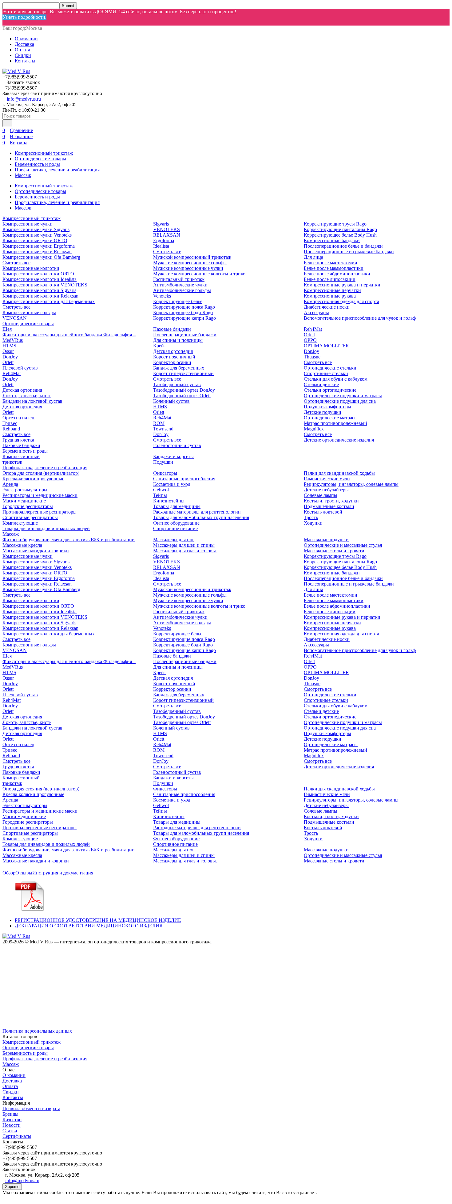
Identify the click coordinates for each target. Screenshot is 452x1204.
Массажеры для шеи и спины (184, 545)
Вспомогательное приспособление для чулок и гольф (360, 318)
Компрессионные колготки (30, 268)
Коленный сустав (171, 401)
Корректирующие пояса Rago (184, 307)
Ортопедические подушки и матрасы (343, 395)
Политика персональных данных (37, 1031)
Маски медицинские (24, 500)
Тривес (9, 423)
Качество (12, 1119)
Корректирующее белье (177, 301)
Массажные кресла (22, 545)
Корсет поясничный (174, 356)
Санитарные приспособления (184, 478)
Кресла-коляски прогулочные (33, 478)
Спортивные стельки (326, 373)
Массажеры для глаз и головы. (185, 550)
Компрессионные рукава (330, 295)
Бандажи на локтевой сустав (32, 401)
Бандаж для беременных (178, 367)
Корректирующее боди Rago (183, 312)
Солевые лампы (320, 495)
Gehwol (161, 489)
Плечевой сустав (20, 367)
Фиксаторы (165, 473)
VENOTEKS (166, 229)
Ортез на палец (18, 417)
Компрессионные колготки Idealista (39, 279)
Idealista (161, 246)
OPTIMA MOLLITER (326, 345)
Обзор (8, 872)
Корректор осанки (172, 362)
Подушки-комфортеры (327, 406)
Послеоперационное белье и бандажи (343, 246)
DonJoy (10, 356)
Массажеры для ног (173, 539)
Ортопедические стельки (330, 367)
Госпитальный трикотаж (178, 279)
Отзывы (23, 872)
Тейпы (160, 495)
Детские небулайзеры (326, 489)
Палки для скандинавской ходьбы (339, 473)
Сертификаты (16, 1136)
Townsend (163, 428)
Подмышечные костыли (329, 506)
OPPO (310, 340)
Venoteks (162, 295)
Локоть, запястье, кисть (26, 395)
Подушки (163, 462)
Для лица (313, 257)
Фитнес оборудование (176, 523)
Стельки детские (321, 384)
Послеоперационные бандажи (184, 334)
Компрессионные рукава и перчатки (342, 284)
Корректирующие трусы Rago (335, 223)
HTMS (9, 345)
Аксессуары (316, 312)
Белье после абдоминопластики (337, 273)
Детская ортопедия (22, 390)
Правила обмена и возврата (31, 1108)
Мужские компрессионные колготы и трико (199, 273)
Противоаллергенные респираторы (39, 511)
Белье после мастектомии (330, 262)
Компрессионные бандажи (332, 240)
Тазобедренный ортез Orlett (182, 395)
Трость (311, 517)
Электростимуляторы (24, 489)
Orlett (8, 362)
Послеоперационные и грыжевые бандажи (349, 251)
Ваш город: (22, 28)
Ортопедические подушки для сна (340, 401)
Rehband (11, 428)
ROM (159, 423)
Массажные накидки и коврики (35, 550)
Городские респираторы (27, 506)
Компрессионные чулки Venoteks (37, 235)
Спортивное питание (175, 528)
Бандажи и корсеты (173, 456)
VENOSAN (14, 318)
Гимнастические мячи (327, 478)
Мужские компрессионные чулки (188, 268)
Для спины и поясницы (178, 340)
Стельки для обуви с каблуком (335, 379)
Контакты (25, 60)
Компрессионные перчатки (332, 290)
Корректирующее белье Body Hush (340, 235)
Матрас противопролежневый (335, 423)
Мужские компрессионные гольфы (190, 262)
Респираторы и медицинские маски (39, 495)
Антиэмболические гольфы (182, 290)
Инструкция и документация (62, 872)
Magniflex (314, 428)
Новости (11, 1125)
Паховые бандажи (21, 445)
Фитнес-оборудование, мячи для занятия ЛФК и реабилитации (68, 539)
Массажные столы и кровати (334, 550)
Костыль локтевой (323, 511)
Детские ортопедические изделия (339, 439)
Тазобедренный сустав (177, 384)
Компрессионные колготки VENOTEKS (44, 284)
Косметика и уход (171, 484)
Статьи (9, 1130)
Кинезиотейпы (168, 500)
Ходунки (313, 523)
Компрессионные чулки (27, 223)
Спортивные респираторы (30, 517)
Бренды (10, 1114)
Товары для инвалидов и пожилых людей (46, 528)
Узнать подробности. (24, 17)
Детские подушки (322, 412)
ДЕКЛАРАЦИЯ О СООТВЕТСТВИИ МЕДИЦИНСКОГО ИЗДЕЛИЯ (89, 925)
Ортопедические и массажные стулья (343, 545)
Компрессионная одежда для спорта (341, 301)
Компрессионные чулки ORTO (34, 240)
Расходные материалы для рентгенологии (197, 511)
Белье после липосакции (329, 279)
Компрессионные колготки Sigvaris (39, 290)
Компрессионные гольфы (29, 312)
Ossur (8, 351)
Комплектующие (20, 523)
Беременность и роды (37, 164)
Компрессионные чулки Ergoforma (38, 246)
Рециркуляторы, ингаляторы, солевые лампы (351, 484)
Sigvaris (161, 223)
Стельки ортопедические (330, 390)
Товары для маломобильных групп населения (201, 517)
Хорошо (12, 1186)
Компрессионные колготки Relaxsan (40, 295)
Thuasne (312, 356)
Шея (7, 329)
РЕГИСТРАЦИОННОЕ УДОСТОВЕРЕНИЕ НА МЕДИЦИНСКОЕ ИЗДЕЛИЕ (98, 920)
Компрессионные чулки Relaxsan (37, 251)
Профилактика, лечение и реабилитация (57, 169)
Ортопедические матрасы (331, 417)
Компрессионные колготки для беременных (48, 301)
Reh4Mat (11, 373)
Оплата (22, 49)
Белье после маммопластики (333, 268)
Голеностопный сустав (177, 445)
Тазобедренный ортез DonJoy (184, 390)
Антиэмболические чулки (180, 284)
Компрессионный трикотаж (44, 153)
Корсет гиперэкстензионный (183, 373)
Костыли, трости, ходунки (331, 500)
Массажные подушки (326, 539)
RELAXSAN (166, 235)
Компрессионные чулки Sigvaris (35, 229)
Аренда (10, 484)
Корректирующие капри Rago (184, 318)
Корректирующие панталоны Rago (340, 229)
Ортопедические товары (40, 158)
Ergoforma (163, 240)
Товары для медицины (176, 506)
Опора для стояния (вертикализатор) (40, 473)
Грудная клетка (18, 439)
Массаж (23, 175)
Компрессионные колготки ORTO (38, 273)
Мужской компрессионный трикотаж (192, 257)
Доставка (24, 44)
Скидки (23, 55)
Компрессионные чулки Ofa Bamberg (41, 257)
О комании (26, 38)
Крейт (159, 345)
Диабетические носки (327, 307)
